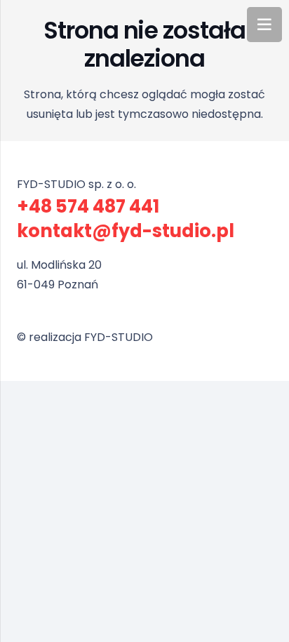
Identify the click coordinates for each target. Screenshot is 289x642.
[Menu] (264, 24)
